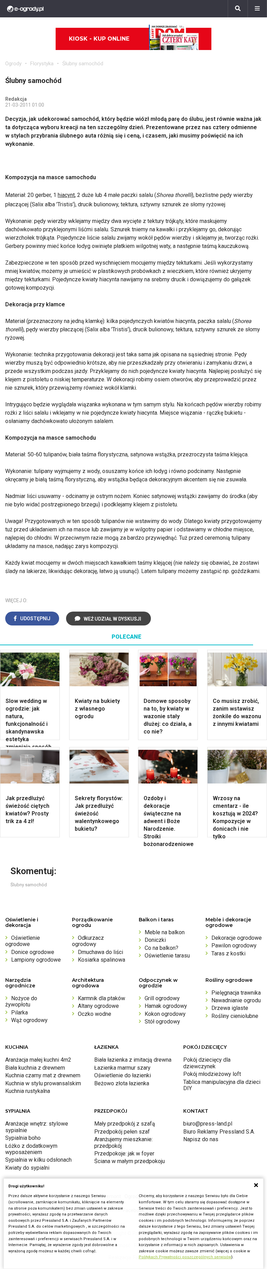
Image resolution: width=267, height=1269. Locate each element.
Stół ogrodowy (162, 1021)
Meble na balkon (165, 932)
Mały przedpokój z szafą (124, 1123)
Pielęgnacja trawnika (236, 992)
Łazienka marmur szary (122, 1067)
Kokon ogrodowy (165, 1014)
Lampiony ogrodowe (36, 959)
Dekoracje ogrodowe (236, 938)
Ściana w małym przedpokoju (129, 1161)
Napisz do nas (200, 1139)
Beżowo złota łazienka (121, 1083)
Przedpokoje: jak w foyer (124, 1153)
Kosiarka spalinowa (101, 959)
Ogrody (13, 63)
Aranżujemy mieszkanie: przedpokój (123, 1142)
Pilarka (19, 1012)
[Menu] (257, 8)
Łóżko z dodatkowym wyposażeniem (31, 1149)
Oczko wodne (94, 1014)
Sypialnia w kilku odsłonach (38, 1159)
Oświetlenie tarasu (167, 955)
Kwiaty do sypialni (27, 1167)
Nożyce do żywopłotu (21, 1001)
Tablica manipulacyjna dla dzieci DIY (221, 1085)
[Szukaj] (238, 8)
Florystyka (42, 63)
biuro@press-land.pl (207, 1123)
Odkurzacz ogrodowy (88, 941)
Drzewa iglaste (229, 1008)
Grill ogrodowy (162, 998)
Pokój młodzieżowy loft (212, 1074)
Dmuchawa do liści (100, 952)
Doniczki (155, 940)
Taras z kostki (228, 953)
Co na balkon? (161, 948)
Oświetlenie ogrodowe (22, 941)
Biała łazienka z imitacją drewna (132, 1059)
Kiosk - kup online (99, 38)
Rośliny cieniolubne (234, 1016)
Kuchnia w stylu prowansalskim (43, 1083)
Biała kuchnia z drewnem (35, 1067)
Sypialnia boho (23, 1138)
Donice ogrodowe (32, 952)
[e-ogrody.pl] (25, 8)
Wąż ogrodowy (29, 1020)
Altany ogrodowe (98, 1006)
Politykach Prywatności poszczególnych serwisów (185, 1257)
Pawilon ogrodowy (234, 945)
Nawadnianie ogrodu (236, 1000)
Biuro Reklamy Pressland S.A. (219, 1131)
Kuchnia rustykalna (27, 1091)
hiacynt (66, 195)
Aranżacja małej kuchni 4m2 (38, 1059)
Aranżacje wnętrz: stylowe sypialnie (36, 1126)
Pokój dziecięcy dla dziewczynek (206, 1062)
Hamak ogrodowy (166, 1006)
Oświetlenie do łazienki (122, 1075)
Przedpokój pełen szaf (122, 1131)
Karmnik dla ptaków (101, 998)
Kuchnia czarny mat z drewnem (42, 1075)
